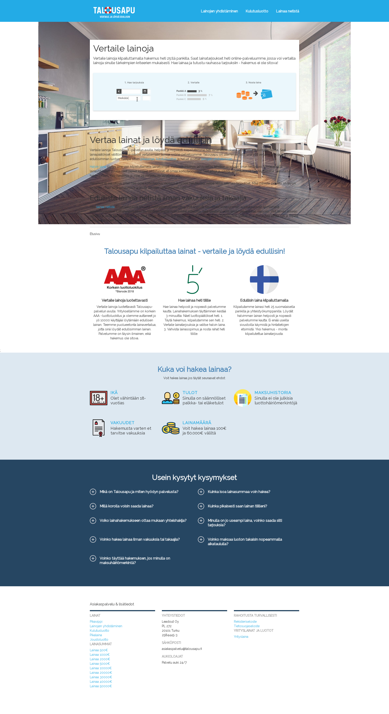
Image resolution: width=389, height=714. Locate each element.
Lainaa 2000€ (100, 659)
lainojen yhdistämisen (216, 159)
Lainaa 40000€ (101, 681)
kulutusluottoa (166, 159)
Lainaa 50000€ (101, 686)
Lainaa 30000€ (101, 677)
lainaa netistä (105, 207)
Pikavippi (96, 621)
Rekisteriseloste (245, 621)
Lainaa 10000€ (101, 668)
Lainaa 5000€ (100, 663)
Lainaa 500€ (99, 650)
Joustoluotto (99, 639)
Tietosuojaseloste (247, 626)
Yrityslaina (241, 636)
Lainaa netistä (287, 11)
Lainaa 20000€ (101, 672)
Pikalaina (96, 635)
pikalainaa (147, 159)
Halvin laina (98, 166)
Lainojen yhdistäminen (219, 11)
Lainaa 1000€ (100, 654)
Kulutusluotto (257, 11)
